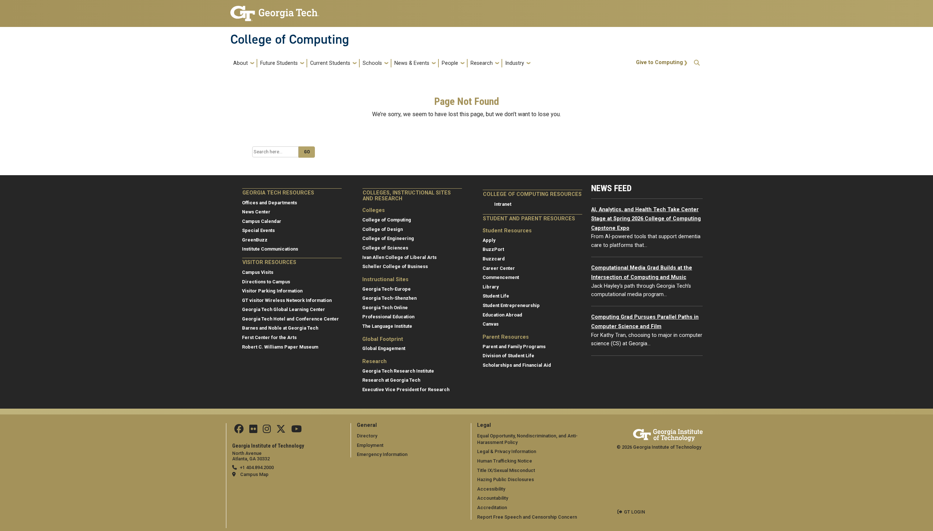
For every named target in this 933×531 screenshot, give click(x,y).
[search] (697, 63)
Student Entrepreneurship (511, 305)
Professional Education (388, 316)
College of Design (382, 229)
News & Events (411, 63)
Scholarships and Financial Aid (517, 365)
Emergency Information (382, 454)
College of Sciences (385, 248)
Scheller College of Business (395, 266)
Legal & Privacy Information (506, 451)
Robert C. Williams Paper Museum (280, 347)
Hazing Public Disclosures (505, 479)
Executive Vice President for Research (405, 389)
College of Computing (289, 39)
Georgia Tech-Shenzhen (389, 298)
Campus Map (254, 474)
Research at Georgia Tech (391, 380)
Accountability (492, 498)
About (240, 63)
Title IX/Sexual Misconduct (506, 470)
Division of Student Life (508, 355)
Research (482, 63)
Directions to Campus (266, 281)
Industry (514, 63)
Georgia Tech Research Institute (398, 371)
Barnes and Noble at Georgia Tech (280, 328)
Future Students (279, 63)
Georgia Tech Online (385, 307)
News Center (256, 212)
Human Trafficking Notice (504, 461)
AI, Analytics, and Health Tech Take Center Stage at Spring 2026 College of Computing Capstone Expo (646, 218)
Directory (367, 435)
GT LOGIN (634, 512)
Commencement (501, 277)
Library (491, 287)
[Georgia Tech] (668, 434)
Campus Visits (257, 272)
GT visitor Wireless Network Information (287, 300)
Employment (370, 445)
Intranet (502, 204)
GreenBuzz (255, 240)
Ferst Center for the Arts (269, 337)
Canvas (491, 324)
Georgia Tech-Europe (386, 289)
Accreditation (492, 507)
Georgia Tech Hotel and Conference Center (290, 319)
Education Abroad (502, 315)
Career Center (499, 268)
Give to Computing (659, 62)
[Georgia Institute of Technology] (274, 10)
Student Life (496, 296)
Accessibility (491, 489)
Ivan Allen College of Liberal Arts (399, 257)
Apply (489, 240)
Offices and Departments (269, 202)
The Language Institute (387, 326)
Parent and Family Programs (514, 346)
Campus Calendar (261, 221)
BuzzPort (493, 249)
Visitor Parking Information (272, 291)
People (450, 63)
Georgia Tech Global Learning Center (283, 309)
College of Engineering (388, 238)
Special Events (258, 230)
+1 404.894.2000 (257, 467)
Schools (372, 63)
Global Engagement (383, 348)
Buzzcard (494, 258)
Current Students (330, 63)
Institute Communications (270, 249)
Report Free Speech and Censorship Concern (527, 517)
